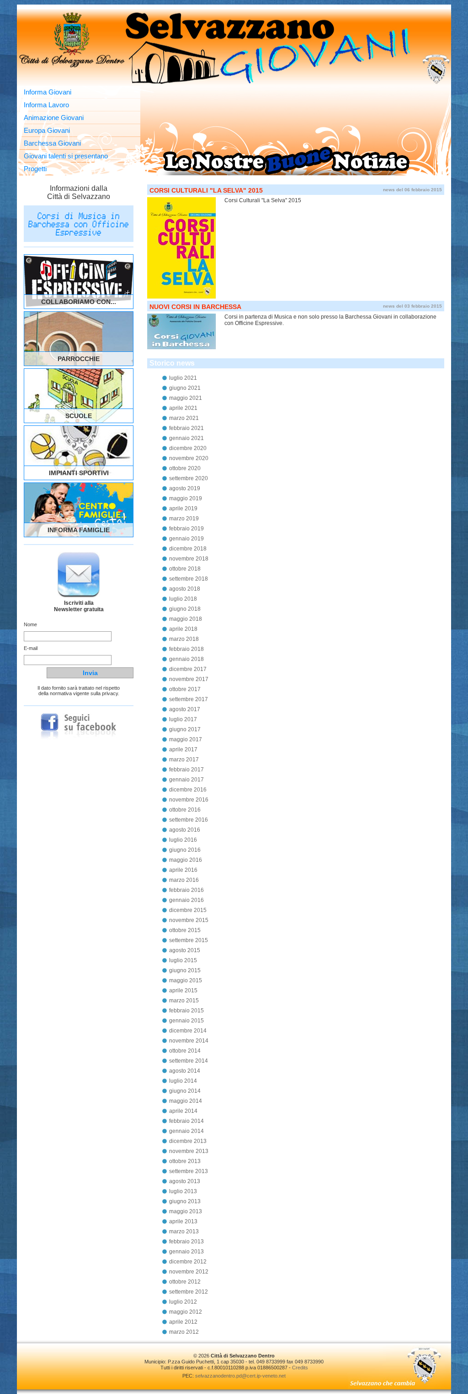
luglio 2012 (183, 1302)
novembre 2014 (188, 1040)
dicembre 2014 (188, 1030)
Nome (30, 624)
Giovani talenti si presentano (66, 156)
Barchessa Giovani (52, 143)
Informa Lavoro (46, 105)
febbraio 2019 (186, 528)
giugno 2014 (185, 1091)
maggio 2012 (185, 1312)
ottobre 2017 (185, 689)
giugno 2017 (185, 729)
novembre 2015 (188, 920)
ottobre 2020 (185, 468)
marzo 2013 (184, 1231)
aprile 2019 (183, 508)
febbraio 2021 (186, 428)
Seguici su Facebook (78, 726)
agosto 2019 (184, 488)
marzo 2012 (184, 1332)
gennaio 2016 (186, 900)
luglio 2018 (183, 599)
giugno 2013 (185, 1201)
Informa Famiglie (79, 530)
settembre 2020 (188, 478)
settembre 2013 (188, 1171)
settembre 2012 (188, 1291)
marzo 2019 (184, 518)
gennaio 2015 (186, 1020)
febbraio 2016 (186, 890)
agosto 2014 (184, 1071)
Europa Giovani (47, 130)
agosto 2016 (184, 830)
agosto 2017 (184, 709)
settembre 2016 (188, 820)
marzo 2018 (184, 639)
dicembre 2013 (188, 1141)
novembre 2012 (188, 1271)
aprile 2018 (183, 629)
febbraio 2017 (186, 769)
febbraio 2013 (186, 1241)
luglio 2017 (183, 719)
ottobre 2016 (185, 809)
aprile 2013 (183, 1221)
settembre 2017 (188, 699)
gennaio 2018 (186, 659)
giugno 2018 (185, 609)
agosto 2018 (184, 589)
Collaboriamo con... (78, 301)
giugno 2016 (185, 850)
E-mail (30, 648)
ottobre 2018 (185, 568)
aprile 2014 (183, 1111)
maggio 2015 (185, 980)
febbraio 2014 (186, 1121)
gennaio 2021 (186, 438)
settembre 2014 (188, 1061)
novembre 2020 (188, 458)
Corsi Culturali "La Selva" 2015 (206, 190)
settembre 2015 (188, 940)
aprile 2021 (183, 408)
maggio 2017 (185, 739)
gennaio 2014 (186, 1131)
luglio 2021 (183, 378)
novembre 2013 (188, 1151)
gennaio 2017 (186, 779)
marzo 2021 (184, 418)
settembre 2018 (188, 579)
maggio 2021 (185, 398)
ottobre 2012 (185, 1281)
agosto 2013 (184, 1181)
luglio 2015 (183, 960)
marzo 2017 (184, 759)
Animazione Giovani (54, 117)
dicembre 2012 (188, 1261)
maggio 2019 (185, 498)
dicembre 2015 (188, 910)
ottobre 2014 (185, 1050)
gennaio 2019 (186, 538)
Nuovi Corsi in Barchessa (195, 306)
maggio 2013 (185, 1211)
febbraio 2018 (186, 649)
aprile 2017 (183, 749)
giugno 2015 (185, 970)
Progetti (35, 169)
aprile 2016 (183, 870)
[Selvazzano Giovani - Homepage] (234, 47)
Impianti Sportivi (79, 473)
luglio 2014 (183, 1081)
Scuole (78, 415)
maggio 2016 (185, 860)
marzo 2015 (184, 1000)
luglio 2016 (183, 840)
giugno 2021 (185, 388)
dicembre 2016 (188, 789)
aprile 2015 (183, 990)
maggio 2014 (185, 1101)
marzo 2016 (184, 880)
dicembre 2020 (188, 448)
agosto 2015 (184, 950)
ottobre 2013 (185, 1161)
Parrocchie (79, 358)
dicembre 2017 (188, 669)
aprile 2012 (183, 1322)
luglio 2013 (183, 1191)
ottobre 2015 (185, 930)
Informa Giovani (47, 92)
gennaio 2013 (186, 1251)
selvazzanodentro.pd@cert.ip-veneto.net (240, 1375)
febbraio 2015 (186, 1010)
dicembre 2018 (188, 548)
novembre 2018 (188, 558)
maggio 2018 (185, 619)
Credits (300, 1367)
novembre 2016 (188, 799)
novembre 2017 (188, 679)
